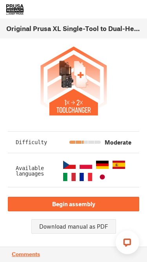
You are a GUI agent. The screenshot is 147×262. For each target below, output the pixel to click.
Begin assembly (73, 203)
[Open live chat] (127, 242)
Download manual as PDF (73, 226)
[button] (69, 165)
